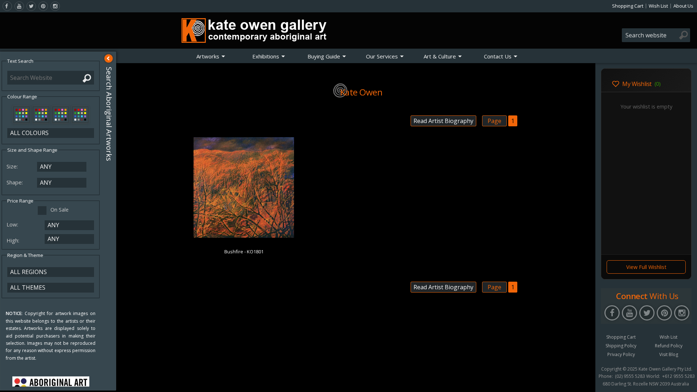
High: (14, 240)
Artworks (207, 56)
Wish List (658, 6)
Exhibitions (265, 56)
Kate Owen (361, 92)
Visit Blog (668, 354)
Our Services (382, 56)
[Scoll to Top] (584, 380)
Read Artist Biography (443, 121)
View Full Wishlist (646, 267)
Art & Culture (440, 56)
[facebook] (7, 6)
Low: (13, 224)
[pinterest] (43, 6)
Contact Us (497, 56)
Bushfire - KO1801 (244, 251)
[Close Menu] (108, 58)
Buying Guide (323, 56)
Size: (13, 166)
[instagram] (55, 6)
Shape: (15, 182)
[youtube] (19, 6)
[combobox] (656, 35)
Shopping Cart (627, 6)
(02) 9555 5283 (630, 376)
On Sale (59, 209)
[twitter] (31, 6)
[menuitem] (211, 56)
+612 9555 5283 (678, 376)
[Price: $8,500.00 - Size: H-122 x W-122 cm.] (243, 236)
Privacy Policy (621, 354)
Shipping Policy (621, 346)
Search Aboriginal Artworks (109, 114)
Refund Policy (668, 346)
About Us (683, 6)
